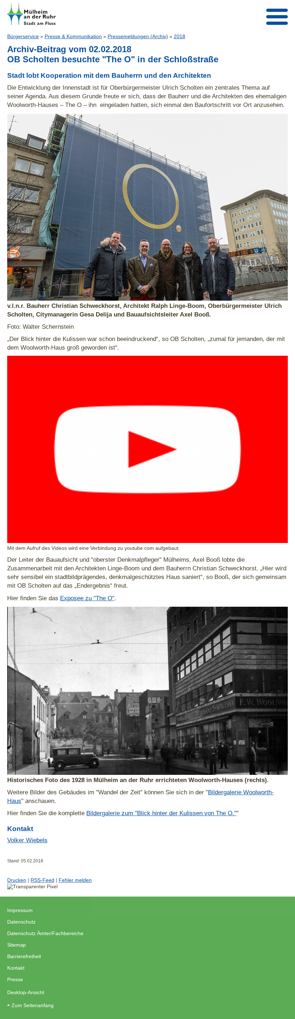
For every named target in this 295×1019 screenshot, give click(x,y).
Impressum (20, 910)
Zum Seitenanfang (33, 1005)
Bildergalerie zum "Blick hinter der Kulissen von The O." (161, 813)
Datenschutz (21, 922)
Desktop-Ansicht (25, 992)
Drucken (16, 880)
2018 (179, 36)
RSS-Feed (42, 880)
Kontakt (15, 968)
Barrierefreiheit (24, 956)
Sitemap (16, 945)
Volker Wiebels (27, 840)
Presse (15, 979)
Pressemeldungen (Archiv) (138, 36)
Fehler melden (75, 880)
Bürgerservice (23, 36)
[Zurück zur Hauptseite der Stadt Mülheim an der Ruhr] (31, 14)
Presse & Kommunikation (73, 36)
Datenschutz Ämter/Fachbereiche (45, 933)
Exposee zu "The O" (87, 598)
